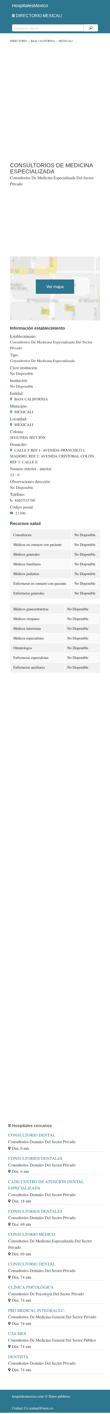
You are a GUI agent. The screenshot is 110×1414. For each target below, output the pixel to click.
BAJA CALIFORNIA (43, 41)
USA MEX (17, 1333)
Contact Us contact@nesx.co (32, 1408)
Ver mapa (55, 286)
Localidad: (18, 419)
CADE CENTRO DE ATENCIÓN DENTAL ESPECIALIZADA (46, 1185)
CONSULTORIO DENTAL (31, 1135)
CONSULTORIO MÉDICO (31, 1234)
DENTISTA (18, 1356)
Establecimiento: (23, 336)
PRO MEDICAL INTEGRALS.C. (36, 1310)
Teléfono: (17, 494)
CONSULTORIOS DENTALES (35, 1158)
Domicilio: (18, 444)
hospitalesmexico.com (28, 1396)
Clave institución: (24, 368)
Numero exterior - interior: (31, 469)
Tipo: (14, 355)
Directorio (18, 41)
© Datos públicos (41, 1396)
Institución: (19, 380)
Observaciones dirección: (30, 481)
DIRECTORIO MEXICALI (39, 16)
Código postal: (22, 507)
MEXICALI (66, 41)
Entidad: (17, 393)
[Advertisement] (55, 101)
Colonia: (17, 432)
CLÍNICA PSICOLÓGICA (31, 1287)
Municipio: (19, 406)
